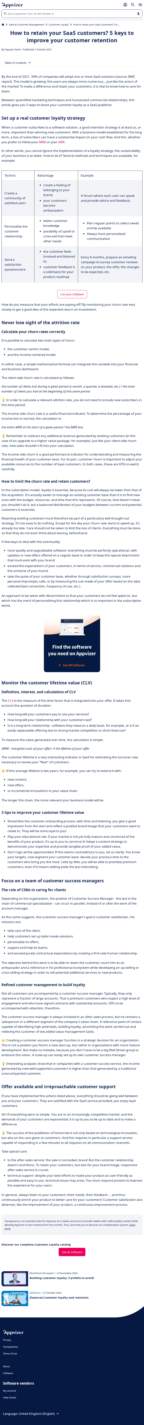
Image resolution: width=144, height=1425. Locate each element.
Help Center (9, 1397)
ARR (61, 142)
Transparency (10, 1346)
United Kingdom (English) (37, 1414)
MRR (42, 142)
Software (8, 1373)
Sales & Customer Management (26, 24)
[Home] (3, 24)
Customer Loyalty (59, 24)
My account (9, 1390)
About (6, 1366)
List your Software (72, 294)
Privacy (7, 1340)
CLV (11, 700)
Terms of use (10, 1353)
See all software (72, 1252)
